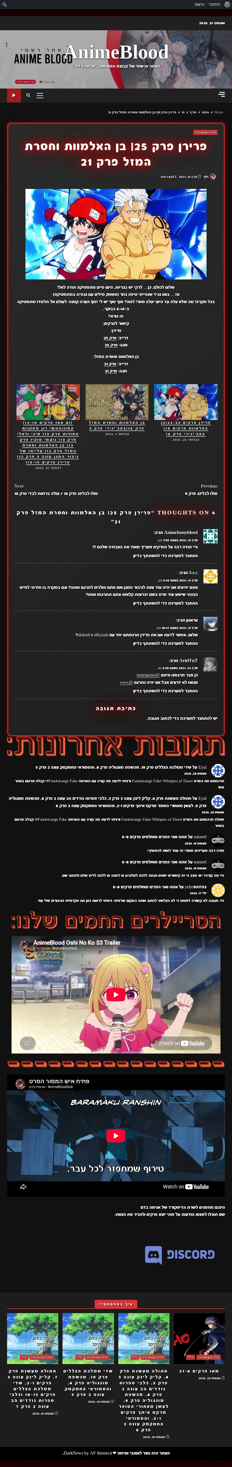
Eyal (202, 767)
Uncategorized (205, 132)
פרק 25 (110, 338)
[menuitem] (227, 4)
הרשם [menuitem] (199, 4)
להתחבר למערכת (196, 718)
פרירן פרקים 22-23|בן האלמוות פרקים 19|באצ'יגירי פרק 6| (186, 428)
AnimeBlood (116, 53)
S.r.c (193, 572)
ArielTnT (188, 660)
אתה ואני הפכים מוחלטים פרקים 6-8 (154, 837)
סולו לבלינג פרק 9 (201, 490)
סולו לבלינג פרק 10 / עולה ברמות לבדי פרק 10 (56, 490)
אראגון (192, 620)
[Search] (28, 95)
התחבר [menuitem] (214, 4)
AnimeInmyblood (181, 532)
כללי (190, 1357)
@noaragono (148, 675)
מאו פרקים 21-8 (199, 1338)
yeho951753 (196, 887)
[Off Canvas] (221, 94)
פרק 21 (110, 364)
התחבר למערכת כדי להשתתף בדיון (165, 555)
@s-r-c (126, 682)
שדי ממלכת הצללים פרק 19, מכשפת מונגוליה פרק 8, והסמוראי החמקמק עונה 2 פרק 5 (113, 767)
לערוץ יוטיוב (14, 95)
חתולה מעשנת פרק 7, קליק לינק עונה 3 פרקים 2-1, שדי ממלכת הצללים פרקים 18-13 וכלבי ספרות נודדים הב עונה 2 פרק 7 (32, 1338)
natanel (200, 837)
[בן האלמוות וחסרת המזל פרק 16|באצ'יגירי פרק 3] (117, 402)
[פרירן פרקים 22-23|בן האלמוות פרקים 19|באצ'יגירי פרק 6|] (186, 402)
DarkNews (73, 1453)
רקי (206, 176)
